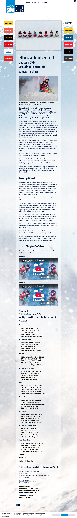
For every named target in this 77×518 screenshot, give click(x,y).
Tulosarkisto (43, 2)
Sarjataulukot (31, 2)
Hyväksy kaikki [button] (64, 515)
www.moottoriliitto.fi (25, 497)
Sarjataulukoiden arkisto (26, 461)
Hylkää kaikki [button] (71, 515)
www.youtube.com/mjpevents (27, 492)
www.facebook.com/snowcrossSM (28, 488)
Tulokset (21, 454)
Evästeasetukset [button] (56, 515)
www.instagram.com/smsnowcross (29, 490)
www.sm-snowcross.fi (25, 486)
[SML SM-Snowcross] (15, 7)
